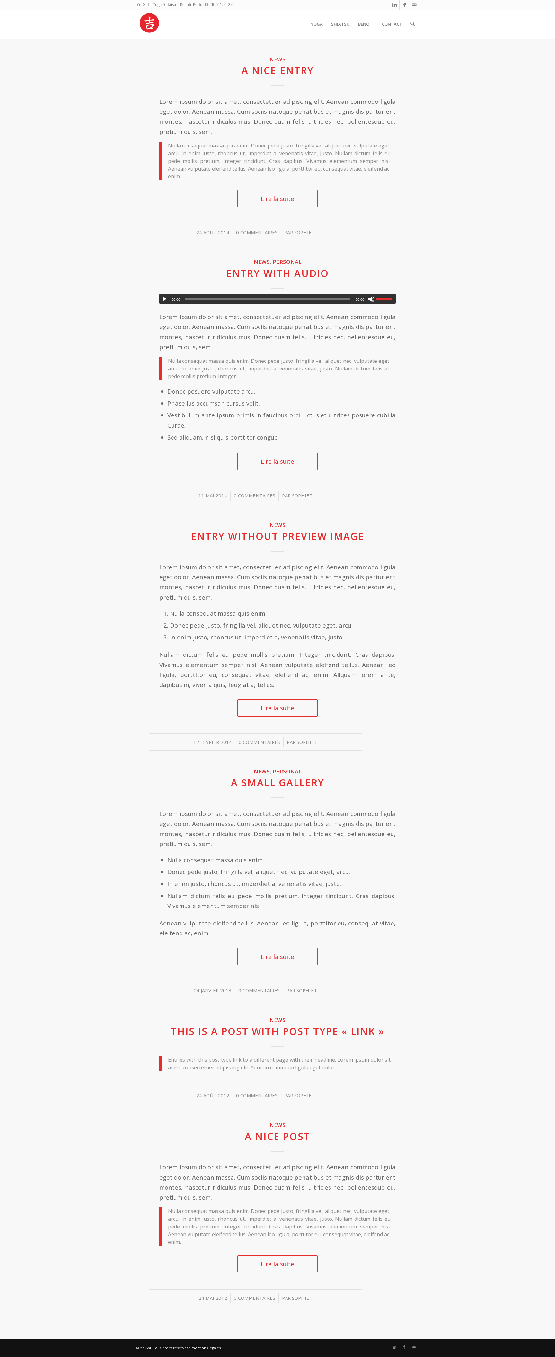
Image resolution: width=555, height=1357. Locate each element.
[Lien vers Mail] (414, 5)
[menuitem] (317, 24)
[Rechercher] (412, 24)
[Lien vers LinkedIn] (394, 5)
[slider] (386, 299)
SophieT (304, 232)
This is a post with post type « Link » (277, 1031)
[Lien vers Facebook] (404, 5)
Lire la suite (277, 198)
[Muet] (371, 299)
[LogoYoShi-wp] (149, 24)
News (277, 59)
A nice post (277, 1136)
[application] (277, 299)
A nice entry (278, 70)
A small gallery (277, 782)
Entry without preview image (277, 536)
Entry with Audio (277, 273)
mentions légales (206, 1347)
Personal (287, 261)
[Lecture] (164, 299)
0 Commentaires (257, 232)
